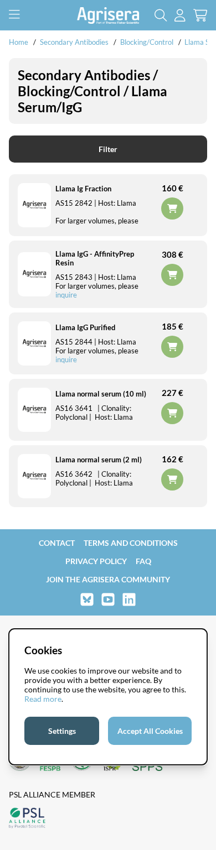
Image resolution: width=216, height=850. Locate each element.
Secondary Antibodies (74, 42)
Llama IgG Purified (85, 327)
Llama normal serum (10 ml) (100, 393)
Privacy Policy (96, 561)
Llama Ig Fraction (83, 188)
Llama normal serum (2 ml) (98, 459)
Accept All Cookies (150, 731)
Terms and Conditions (131, 542)
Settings (62, 731)
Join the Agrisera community (108, 579)
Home (18, 42)
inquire (66, 294)
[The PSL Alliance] (27, 819)
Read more (42, 698)
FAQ (143, 561)
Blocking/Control (146, 42)
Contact (57, 542)
